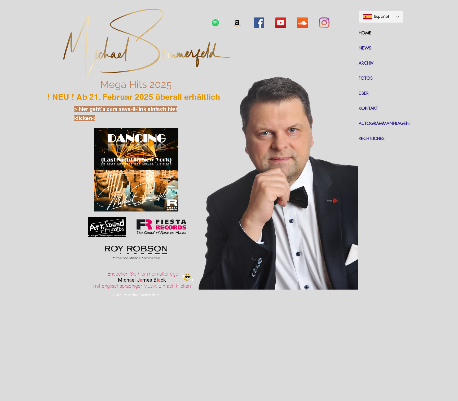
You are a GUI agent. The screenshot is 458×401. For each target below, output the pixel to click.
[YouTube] (280, 22)
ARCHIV (366, 63)
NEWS (365, 48)
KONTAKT (368, 108)
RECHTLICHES (372, 138)
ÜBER (364, 93)
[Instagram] (324, 22)
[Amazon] (237, 22)
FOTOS (366, 78)
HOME (365, 33)
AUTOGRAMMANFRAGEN (384, 123)
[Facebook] (259, 22)
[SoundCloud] (302, 22)
